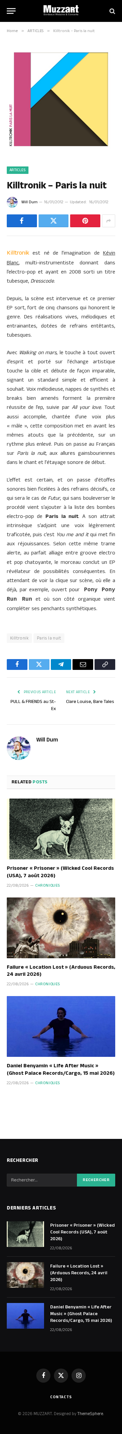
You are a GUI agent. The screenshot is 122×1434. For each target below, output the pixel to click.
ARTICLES (17, 170)
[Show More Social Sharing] (108, 220)
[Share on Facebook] (22, 220)
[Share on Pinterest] (85, 220)
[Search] (111, 11)
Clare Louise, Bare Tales (90, 701)
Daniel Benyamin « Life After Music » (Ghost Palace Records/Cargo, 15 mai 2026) (61, 1069)
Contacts (61, 1397)
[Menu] (11, 11)
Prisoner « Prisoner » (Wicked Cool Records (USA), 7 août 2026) (60, 872)
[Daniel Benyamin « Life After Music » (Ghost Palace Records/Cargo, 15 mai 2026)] (61, 1026)
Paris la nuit (49, 638)
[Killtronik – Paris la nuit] (61, 152)
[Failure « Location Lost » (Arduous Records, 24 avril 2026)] (61, 927)
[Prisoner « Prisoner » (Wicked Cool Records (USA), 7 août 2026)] (61, 829)
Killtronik (19, 638)
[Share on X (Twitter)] (54, 220)
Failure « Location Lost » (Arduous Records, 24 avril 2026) (61, 971)
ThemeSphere (90, 1414)
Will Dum (29, 202)
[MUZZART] (61, 11)
